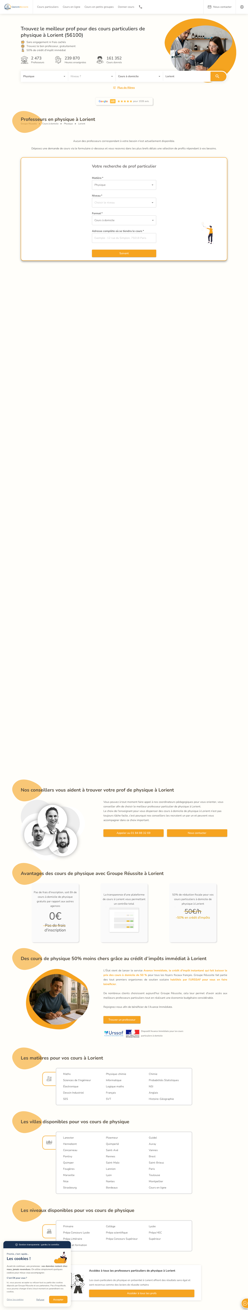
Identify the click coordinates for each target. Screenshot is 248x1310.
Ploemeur (112, 1138)
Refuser (40, 1299)
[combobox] (39, 76)
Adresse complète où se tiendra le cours (118, 231)
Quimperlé (112, 1144)
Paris (152, 1169)
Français (111, 1093)
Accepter (58, 1299)
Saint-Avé (112, 1150)
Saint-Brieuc (156, 1163)
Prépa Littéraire (72, 1239)
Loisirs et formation (75, 1245)
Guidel (153, 1138)
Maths (67, 1074)
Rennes (110, 1156)
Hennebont (70, 1144)
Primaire (68, 1226)
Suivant (124, 253)
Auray (152, 1144)
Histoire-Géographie (161, 1099)
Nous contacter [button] (222, 7)
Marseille (69, 1175)
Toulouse (154, 1175)
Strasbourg (70, 1187)
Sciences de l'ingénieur (77, 1080)
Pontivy (67, 1156)
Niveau (97, 196)
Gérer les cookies (15, 1299)
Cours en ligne (157, 1187)
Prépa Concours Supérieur (122, 1239)
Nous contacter (197, 833)
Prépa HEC (155, 1232)
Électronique (70, 1086)
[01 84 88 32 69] (141, 7)
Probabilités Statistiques (164, 1080)
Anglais (153, 1093)
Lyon (109, 1175)
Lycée (152, 1226)
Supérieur (155, 1239)
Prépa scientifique (117, 1232)
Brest (152, 1156)
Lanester (68, 1138)
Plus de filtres (126, 88)
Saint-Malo (112, 1163)
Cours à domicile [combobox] (104, 220)
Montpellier (156, 1181)
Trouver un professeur (121, 1020)
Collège (110, 1226)
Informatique (113, 1080)
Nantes (110, 1181)
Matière (97, 178)
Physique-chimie (116, 1074)
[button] (242, 7)
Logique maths (115, 1086)
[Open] (64, 76)
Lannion (111, 1169)
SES (65, 1099)
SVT (108, 1099)
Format (97, 213)
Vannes (153, 1150)
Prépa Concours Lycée (76, 1232)
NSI (151, 1086)
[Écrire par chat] (244, 1303)
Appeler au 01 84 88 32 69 (133, 833)
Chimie (153, 1074)
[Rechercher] (218, 76)
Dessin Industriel (73, 1093)
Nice (65, 1181)
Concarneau (70, 1150)
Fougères (69, 1169)
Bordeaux (112, 1187)
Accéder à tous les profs (142, 1293)
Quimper (68, 1163)
